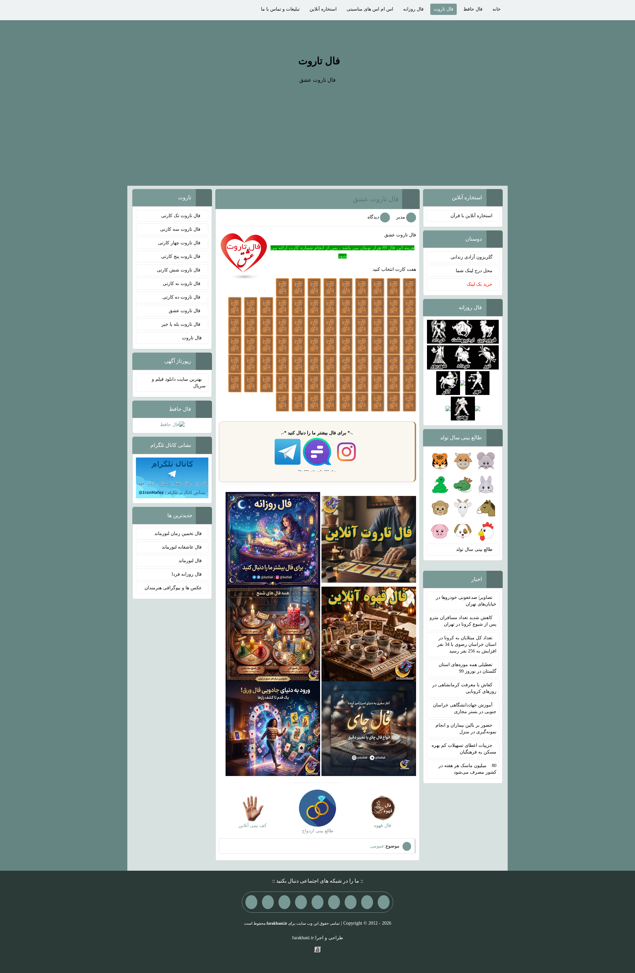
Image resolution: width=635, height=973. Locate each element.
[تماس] (317, 902)
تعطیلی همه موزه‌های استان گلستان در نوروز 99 (467, 668)
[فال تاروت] (368, 538)
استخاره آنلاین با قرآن (471, 215)
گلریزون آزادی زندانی (471, 257)
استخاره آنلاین (323, 9)
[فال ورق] (273, 728)
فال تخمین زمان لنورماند (178, 533)
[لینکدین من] (251, 902)
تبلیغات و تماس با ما (280, 9)
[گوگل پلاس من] (284, 902)
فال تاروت (443, 9)
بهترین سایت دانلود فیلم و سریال (179, 382)
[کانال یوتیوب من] (268, 902)
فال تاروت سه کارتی (181, 229)
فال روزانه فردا (187, 574)
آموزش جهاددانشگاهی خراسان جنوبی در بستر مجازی (464, 708)
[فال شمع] (273, 633)
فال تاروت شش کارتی (179, 270)
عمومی (377, 846)
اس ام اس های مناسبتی (370, 9)
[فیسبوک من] (351, 902)
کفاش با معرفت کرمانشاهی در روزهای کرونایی (464, 688)
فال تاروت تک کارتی (181, 215)
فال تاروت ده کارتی (182, 297)
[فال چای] (368, 728)
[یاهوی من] (384, 902)
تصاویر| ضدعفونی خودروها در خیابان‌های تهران (466, 601)
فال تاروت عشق (376, 199)
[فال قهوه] (368, 633)
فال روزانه (413, 9)
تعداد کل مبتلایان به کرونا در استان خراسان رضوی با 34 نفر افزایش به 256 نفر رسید (466, 644)
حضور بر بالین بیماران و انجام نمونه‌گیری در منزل (466, 728)
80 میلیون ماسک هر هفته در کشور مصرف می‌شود (467, 769)
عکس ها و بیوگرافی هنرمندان (173, 587)
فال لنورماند (190, 560)
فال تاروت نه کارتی (182, 283)
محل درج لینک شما (474, 270)
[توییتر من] (301, 902)
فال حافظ (473, 9)
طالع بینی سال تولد (474, 549)
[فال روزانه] (273, 538)
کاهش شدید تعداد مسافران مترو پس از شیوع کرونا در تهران (463, 621)
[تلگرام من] (367, 902)
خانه (496, 9)
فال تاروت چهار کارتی (180, 242)
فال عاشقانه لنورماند (182, 547)
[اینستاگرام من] (334, 902)
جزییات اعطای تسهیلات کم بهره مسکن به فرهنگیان (464, 748)
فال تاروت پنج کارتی (181, 256)
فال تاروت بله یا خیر (181, 324)
